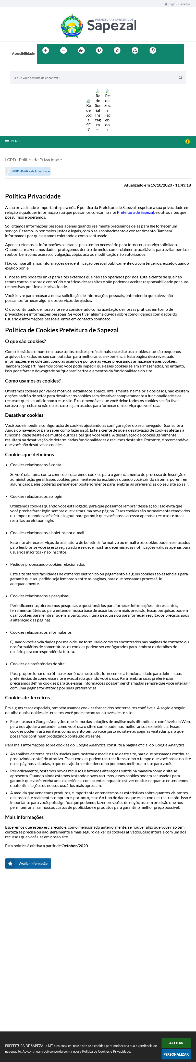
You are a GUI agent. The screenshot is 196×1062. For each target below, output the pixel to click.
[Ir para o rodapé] (53, 61)
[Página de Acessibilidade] (152, 50)
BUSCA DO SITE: (25, 68)
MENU (15, 141)
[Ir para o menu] (179, 50)
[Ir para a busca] (42, 61)
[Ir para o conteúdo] (167, 50)
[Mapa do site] (135, 50)
